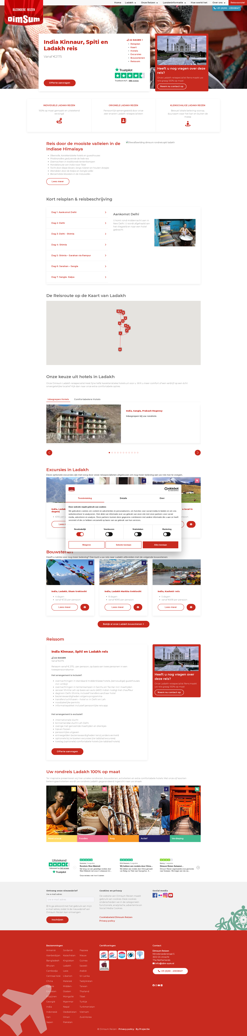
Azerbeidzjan (53, 955)
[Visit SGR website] (104, 954)
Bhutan (50, 966)
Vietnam (84, 1012)
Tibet (82, 996)
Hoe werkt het (199, 2)
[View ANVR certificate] (122, 954)
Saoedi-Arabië (84, 968)
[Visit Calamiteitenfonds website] (131, 954)
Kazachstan (69, 955)
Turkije (83, 1001)
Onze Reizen (148, 2)
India (49, 1007)
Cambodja (52, 971)
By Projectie (143, 1029)
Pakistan (68, 1022)
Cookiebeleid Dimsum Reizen (115, 917)
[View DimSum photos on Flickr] (160, 895)
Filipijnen (51, 996)
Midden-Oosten (67, 989)
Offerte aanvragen (59, 83)
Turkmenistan (87, 1007)
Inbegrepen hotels (58, 399)
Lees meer (58, 181)
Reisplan (135, 44)
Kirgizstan (68, 960)
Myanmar (68, 1001)
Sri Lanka (85, 976)
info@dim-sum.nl (164, 963)
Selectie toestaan (123, 545)
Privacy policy (107, 921)
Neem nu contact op (171, 86)
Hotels (134, 51)
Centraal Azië (53, 976)
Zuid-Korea (86, 1017)
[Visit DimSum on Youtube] (159, 985)
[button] (77, 212)
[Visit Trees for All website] (140, 954)
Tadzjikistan (86, 981)
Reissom (135, 61)
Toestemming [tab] (85, 498)
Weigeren (86, 545)
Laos (65, 971)
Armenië (51, 950)
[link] (61, 814)
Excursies (136, 54)
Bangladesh (52, 960)
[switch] (109, 534)
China (49, 981)
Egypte (50, 986)
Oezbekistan (70, 1012)
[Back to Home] (24, 13)
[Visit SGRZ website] (113, 954)
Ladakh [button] (129, 2)
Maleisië (67, 981)
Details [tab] (123, 498)
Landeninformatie (173, 2)
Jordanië (68, 950)
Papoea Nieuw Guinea (84, 955)
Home (117, 2)
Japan (49, 1022)
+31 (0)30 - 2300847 (228, 8)
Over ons (218, 2)
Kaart (134, 47)
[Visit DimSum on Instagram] (156, 985)
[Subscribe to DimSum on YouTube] (170, 895)
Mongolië (68, 996)
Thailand (84, 991)
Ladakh (67, 966)
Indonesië (51, 1012)
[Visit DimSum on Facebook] (155, 895)
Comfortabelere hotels (87, 399)
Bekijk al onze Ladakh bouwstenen (123, 624)
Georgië (50, 1001)
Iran (48, 1017)
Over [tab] (162, 498)
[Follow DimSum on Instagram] (165, 895)
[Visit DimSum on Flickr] (162, 985)
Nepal (66, 1007)
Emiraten (51, 991)
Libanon (67, 976)
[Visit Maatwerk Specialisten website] (104, 965)
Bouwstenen (138, 58)
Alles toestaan (160, 545)
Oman (66, 1017)
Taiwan (83, 986)
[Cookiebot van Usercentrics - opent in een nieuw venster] (167, 489)
